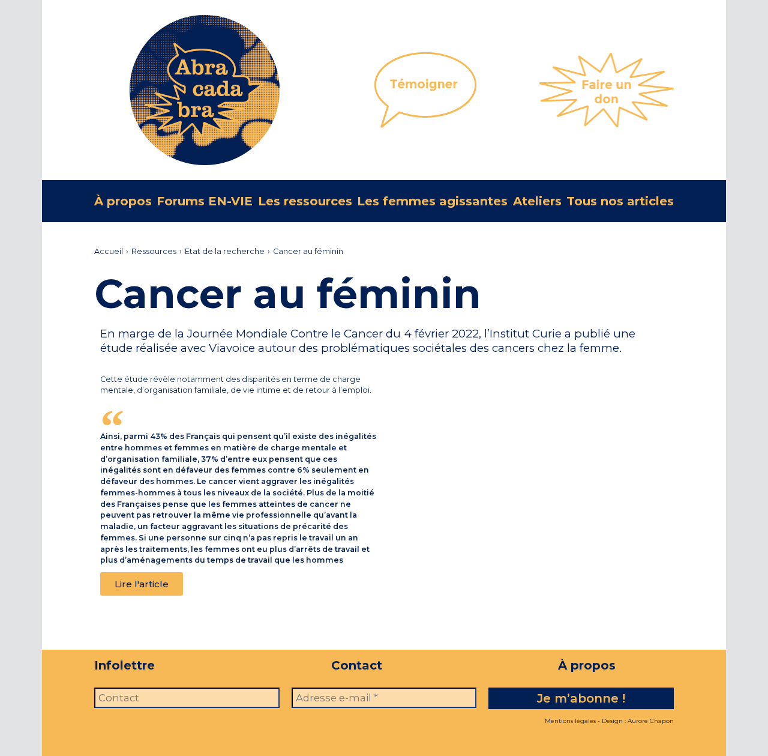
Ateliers (537, 201)
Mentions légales (570, 721)
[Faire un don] (606, 90)
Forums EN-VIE (205, 201)
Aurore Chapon (651, 721)
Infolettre (124, 665)
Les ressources (305, 201)
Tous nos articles (620, 201)
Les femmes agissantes (432, 201)
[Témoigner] (425, 90)
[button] (141, 584)
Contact (356, 665)
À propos (123, 201)
